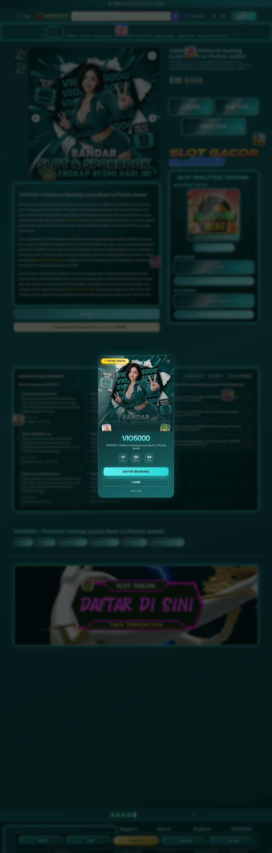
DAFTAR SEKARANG (136, 471)
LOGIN (136, 482)
